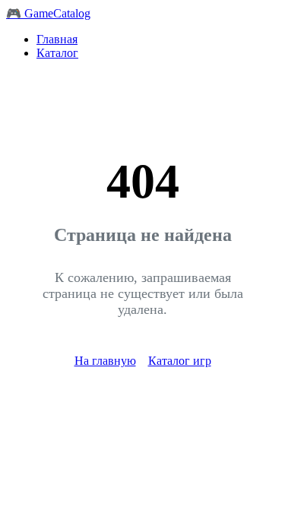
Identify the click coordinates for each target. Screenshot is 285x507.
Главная (57, 39)
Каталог (57, 52)
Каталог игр (179, 360)
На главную (105, 360)
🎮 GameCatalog (48, 13)
